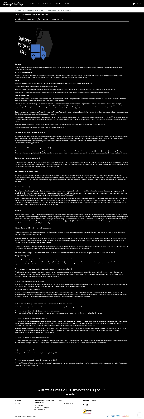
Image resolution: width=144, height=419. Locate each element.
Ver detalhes (71, 394)
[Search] (74, 3)
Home (17, 15)
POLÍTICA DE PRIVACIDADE (65, 403)
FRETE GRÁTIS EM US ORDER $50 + (59, 10)
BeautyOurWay (23, 416)
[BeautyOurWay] (13, 4)
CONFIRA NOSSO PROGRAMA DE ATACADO (29, 10)
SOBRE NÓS (18, 403)
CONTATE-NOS (38, 405)
